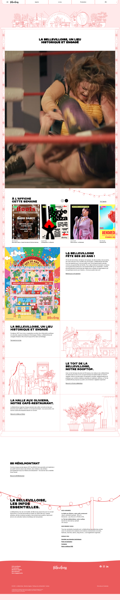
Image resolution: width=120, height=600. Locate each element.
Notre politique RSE (67, 546)
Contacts (64, 544)
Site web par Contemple (102, 586)
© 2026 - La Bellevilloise (17, 586)
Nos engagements (17, 573)
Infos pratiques (16, 566)
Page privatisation (66, 541)
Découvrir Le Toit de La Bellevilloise (74, 383)
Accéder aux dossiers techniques (71, 539)
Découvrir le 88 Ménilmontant (17, 475)
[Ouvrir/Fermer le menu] (7, 2)
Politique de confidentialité (38, 586)
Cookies (47, 586)
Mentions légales (17, 569)
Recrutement (16, 571)
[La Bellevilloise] (14, 2)
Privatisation (15, 568)
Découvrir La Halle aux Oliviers (17, 414)
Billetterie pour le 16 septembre (73, 273)
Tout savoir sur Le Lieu (15, 340)
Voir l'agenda (103, 201)
